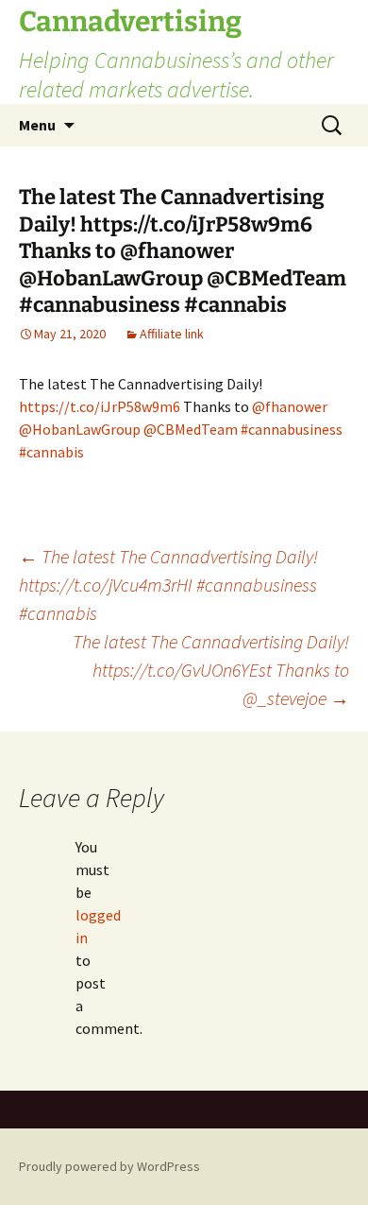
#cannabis (51, 451)
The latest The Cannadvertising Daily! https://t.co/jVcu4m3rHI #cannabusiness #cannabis (168, 584)
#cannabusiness (292, 429)
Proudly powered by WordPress (109, 1166)
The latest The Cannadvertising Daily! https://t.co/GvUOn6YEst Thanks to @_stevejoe (211, 669)
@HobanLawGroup (80, 429)
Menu (37, 124)
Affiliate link (172, 333)
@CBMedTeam (190, 429)
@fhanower (289, 406)
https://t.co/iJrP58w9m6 (99, 406)
